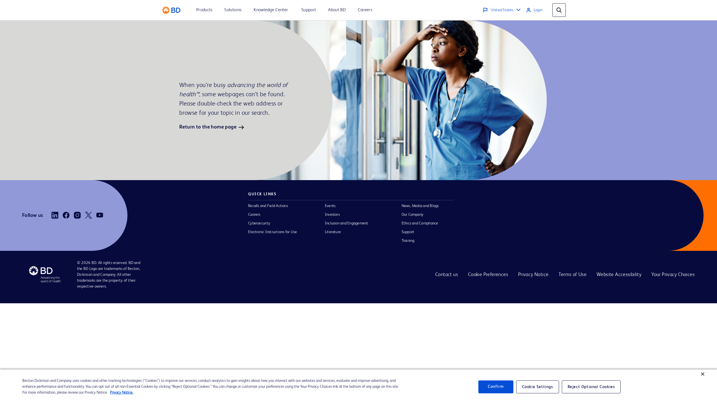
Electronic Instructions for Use (272, 232)
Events (330, 206)
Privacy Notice (533, 274)
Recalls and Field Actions (268, 206)
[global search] (559, 10)
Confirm (496, 387)
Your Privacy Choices (673, 274)
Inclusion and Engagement (346, 223)
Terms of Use (572, 274)
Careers (254, 215)
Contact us (446, 274)
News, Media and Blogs (420, 206)
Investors (332, 215)
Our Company (413, 215)
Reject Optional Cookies (591, 387)
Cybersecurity (259, 223)
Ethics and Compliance (420, 223)
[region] (358, 386)
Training (408, 241)
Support (408, 232)
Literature (333, 232)
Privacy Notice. (121, 392)
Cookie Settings (537, 387)
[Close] (702, 374)
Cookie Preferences (488, 274)
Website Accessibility (619, 274)
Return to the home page (207, 127)
